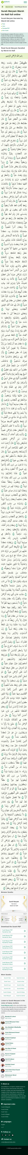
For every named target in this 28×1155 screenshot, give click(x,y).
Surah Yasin (4, 1111)
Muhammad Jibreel (10, 1075)
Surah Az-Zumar (21, 978)
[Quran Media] (5, 2)
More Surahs (5, 30)
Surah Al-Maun (20, 988)
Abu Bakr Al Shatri (10, 1049)
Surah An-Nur (7, 988)
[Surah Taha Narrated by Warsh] (21, 919)
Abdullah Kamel (10, 1065)
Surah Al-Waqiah (5, 1114)
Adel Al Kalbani (9, 1059)
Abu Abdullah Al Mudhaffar (13, 1028)
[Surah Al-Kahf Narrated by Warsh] (7, 919)
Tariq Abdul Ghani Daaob (12, 1070)
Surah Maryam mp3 (7, 1005)
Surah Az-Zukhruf (20, 995)
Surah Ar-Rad (7, 978)
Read (3, 24)
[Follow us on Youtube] (12, 1135)
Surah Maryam (7, 995)
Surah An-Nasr (20, 985)
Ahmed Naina (9, 1044)
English (3, 1124)
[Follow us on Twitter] (5, 1135)
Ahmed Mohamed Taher (12, 1022)
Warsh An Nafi (9, 6)
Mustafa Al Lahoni (10, 1017)
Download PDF (5, 28)
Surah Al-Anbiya (21, 992)
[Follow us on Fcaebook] (2, 1135)
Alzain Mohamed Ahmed (12, 1033)
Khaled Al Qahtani (10, 1038)
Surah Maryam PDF (7, 930)
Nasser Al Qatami (10, 1054)
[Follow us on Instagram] (9, 1135)
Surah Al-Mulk (4, 1116)
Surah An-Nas (20, 981)
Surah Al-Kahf (4, 1109)
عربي (2, 1127)
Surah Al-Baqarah (5, 1107)
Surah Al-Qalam (7, 992)
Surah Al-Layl (7, 985)
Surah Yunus (7, 981)
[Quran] (2, 7)
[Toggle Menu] (25, 2)
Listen (3, 26)
